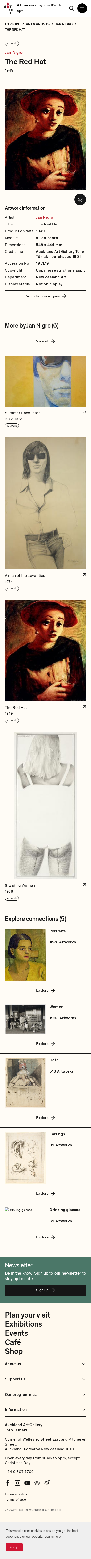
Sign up (42, 1289)
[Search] (71, 8)
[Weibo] (47, 1483)
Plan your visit (27, 1315)
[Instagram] (17, 1483)
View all (42, 341)
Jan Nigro (14, 52)
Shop (14, 1351)
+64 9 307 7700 (19, 1471)
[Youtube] (27, 1483)
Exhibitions (23, 1324)
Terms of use (15, 1499)
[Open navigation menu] (82, 8)
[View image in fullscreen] (80, 199)
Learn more (53, 1536)
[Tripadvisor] (37, 1483)
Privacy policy (16, 1494)
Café (13, 1342)
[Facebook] (8, 1483)
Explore (42, 990)
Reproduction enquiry (42, 296)
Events (16, 1333)
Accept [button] (14, 1547)
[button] (45, 392)
